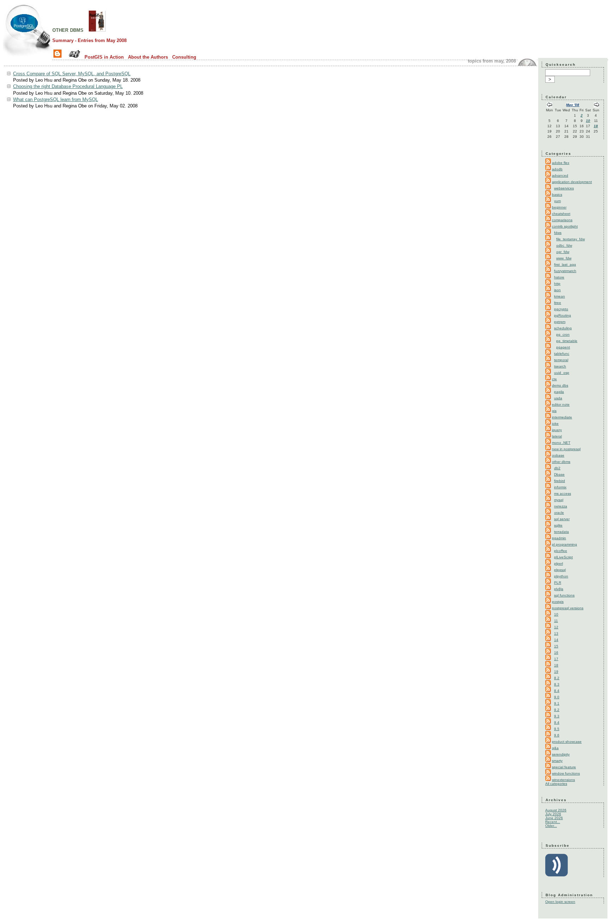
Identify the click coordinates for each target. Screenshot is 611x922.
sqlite (558, 525)
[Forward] (596, 105)
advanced (560, 175)
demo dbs (560, 385)
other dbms (67, 29)
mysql (558, 500)
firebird (559, 481)
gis (554, 411)
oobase (558, 455)
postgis (558, 602)
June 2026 (554, 818)
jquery (557, 430)
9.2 (556, 710)
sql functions (564, 595)
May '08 (572, 105)
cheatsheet (561, 214)
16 (556, 652)
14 (556, 640)
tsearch (560, 366)
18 (596, 126)
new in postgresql (566, 449)
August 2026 (555, 810)
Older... (551, 826)
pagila (559, 392)
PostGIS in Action (104, 57)
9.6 (556, 735)
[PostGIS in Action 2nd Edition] (97, 29)
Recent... (552, 822)
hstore (559, 277)
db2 (557, 468)
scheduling (563, 328)
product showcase (567, 742)
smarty (557, 761)
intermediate (562, 417)
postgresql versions (567, 608)
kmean (559, 296)
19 (556, 672)
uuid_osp (561, 373)
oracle (559, 513)
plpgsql (560, 570)
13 (556, 633)
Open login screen (560, 902)
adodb (557, 169)
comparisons (562, 220)
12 (556, 627)
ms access (562, 493)
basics (557, 194)
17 (556, 659)
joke (555, 423)
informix (560, 487)
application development (572, 182)
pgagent (563, 347)
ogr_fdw (562, 252)
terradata (561, 532)
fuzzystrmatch (565, 271)
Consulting (184, 57)
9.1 (556, 703)
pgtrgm (559, 322)
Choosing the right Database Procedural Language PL (68, 86)
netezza (560, 506)
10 (588, 121)
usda (558, 398)
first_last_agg (565, 264)
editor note (561, 404)
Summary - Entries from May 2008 (89, 40)
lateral (557, 436)
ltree (557, 303)
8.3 (556, 684)
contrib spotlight (565, 226)
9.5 (556, 729)
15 (556, 646)
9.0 (556, 697)
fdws (557, 233)
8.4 (556, 691)
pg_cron (563, 334)
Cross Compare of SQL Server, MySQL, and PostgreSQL (71, 73)
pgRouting (562, 315)
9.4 (556, 722)
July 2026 (553, 814)
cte (554, 379)
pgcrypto (561, 309)
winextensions (563, 780)
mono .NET (561, 443)
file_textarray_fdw (570, 239)
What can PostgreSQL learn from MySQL (55, 99)
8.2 (556, 678)
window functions (566, 773)
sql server (562, 519)
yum (557, 201)
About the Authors (148, 57)
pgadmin (559, 538)
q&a (555, 748)
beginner (559, 207)
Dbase (559, 474)
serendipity (561, 754)
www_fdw (563, 258)
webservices (564, 188)
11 (556, 621)
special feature (564, 767)
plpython (561, 576)
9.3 (556, 716)
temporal (561, 360)
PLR (557, 583)
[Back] (549, 105)
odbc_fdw (564, 245)
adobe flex (560, 163)
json (557, 290)
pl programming (564, 544)
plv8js (558, 589)
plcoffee (560, 551)
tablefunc (561, 354)
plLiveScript (563, 557)
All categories (556, 784)
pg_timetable (566, 341)
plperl (558, 563)
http (557, 284)
